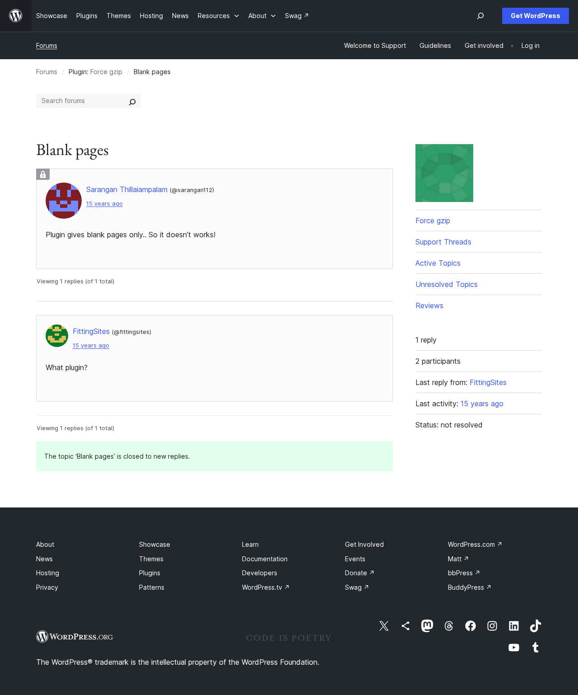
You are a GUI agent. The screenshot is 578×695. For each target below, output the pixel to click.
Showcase (154, 544)
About (45, 544)
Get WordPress (535, 15)
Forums (46, 45)
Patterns (151, 587)
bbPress (464, 573)
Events (355, 559)
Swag (357, 587)
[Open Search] (480, 16)
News (44, 559)
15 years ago (104, 203)
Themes (151, 559)
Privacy (47, 587)
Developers (259, 573)
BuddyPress (470, 587)
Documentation (265, 559)
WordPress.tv (266, 587)
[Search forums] (132, 101)
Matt (458, 559)
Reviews (429, 305)
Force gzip (106, 71)
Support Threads (443, 241)
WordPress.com (475, 544)
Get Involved (364, 544)
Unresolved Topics (446, 284)
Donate (360, 573)
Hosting (47, 573)
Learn (250, 544)
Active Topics (438, 263)
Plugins (149, 573)
